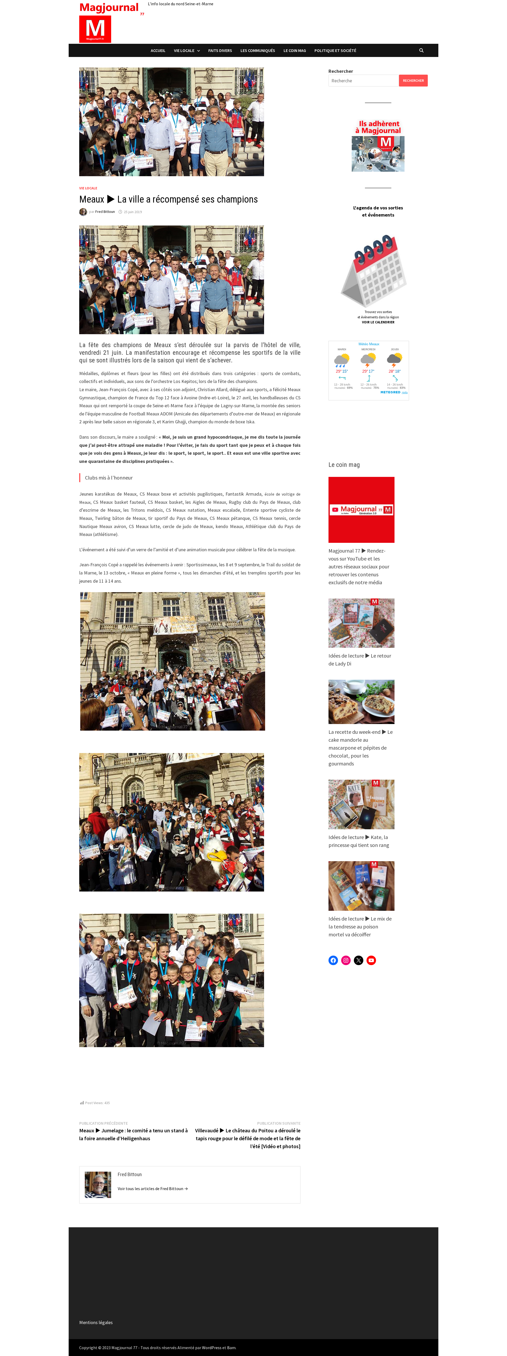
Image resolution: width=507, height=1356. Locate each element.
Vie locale (184, 50)
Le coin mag (295, 50)
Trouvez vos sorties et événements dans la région (378, 317)
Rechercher (340, 71)
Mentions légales (96, 1322)
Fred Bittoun (105, 211)
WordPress (212, 1347)
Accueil (158, 50)
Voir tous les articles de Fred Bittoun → (153, 1188)
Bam (231, 1347)
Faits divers (220, 50)
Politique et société (335, 50)
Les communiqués (258, 50)
